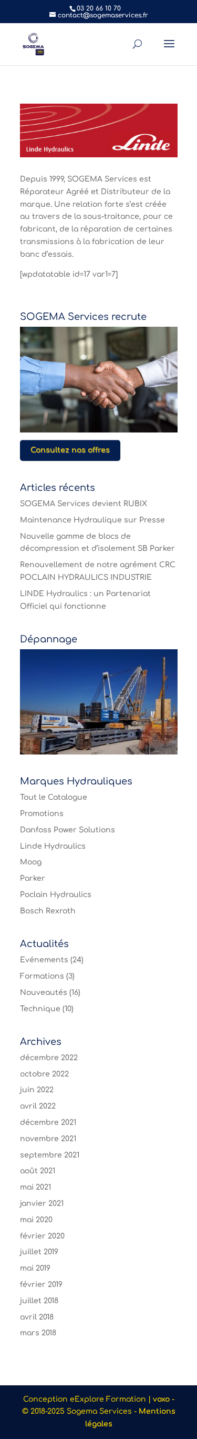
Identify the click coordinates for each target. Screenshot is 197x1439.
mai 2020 (36, 1220)
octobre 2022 (44, 1074)
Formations (42, 976)
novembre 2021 (48, 1139)
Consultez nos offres (70, 450)
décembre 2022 (49, 1058)
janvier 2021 (42, 1203)
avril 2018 (37, 1317)
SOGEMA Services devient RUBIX (83, 504)
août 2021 (37, 1171)
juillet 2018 (39, 1301)
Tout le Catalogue (53, 797)
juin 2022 (37, 1090)
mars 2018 (38, 1333)
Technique (40, 1009)
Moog (31, 862)
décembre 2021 (48, 1122)
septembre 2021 (49, 1155)
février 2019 (41, 1285)
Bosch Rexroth (48, 911)
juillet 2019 (39, 1252)
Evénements (44, 960)
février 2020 (42, 1236)
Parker (32, 878)
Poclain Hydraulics (55, 895)
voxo (161, 1399)
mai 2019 (35, 1268)
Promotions (42, 814)
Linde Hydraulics (53, 846)
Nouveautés (43, 993)
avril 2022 (38, 1106)
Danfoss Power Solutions (67, 830)
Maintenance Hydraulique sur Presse (92, 520)
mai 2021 (35, 1187)
